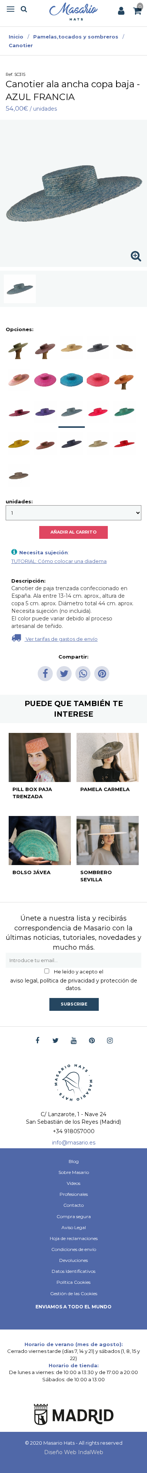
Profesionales (74, 1194)
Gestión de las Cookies (73, 1293)
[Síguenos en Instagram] (109, 1040)
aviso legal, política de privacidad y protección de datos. (73, 984)
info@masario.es (73, 1142)
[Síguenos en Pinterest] (91, 1040)
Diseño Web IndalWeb (73, 1452)
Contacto (73, 1205)
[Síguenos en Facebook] (37, 1040)
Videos (73, 1183)
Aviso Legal (73, 1227)
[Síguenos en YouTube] (73, 1040)
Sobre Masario (73, 1172)
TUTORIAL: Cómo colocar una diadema (59, 561)
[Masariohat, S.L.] (73, 11)
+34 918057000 (74, 1131)
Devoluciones (73, 1260)
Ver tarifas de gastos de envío (61, 639)
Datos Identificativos (73, 1271)
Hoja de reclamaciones (74, 1238)
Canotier (21, 45)
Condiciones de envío (73, 1249)
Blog (74, 1161)
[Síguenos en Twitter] (55, 1040)
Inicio (16, 37)
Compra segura (74, 1216)
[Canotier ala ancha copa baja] (20, 289)
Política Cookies (73, 1282)
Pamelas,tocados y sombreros (75, 37)
